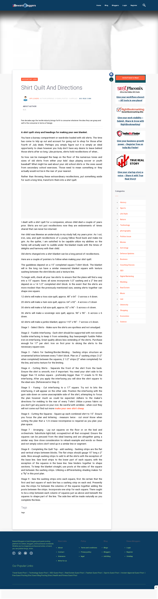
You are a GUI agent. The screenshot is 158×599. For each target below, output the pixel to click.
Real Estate (124, 288)
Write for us (62, 561)
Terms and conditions (89, 548)
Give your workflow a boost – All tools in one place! (130, 99)
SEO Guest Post (56, 573)
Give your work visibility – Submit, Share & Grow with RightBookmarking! (130, 121)
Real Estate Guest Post (74, 573)
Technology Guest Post (38, 573)
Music (122, 293)
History (123, 202)
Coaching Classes (127, 265)
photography (125, 231)
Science (123, 322)
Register (134, 5)
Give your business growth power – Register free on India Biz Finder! (130, 144)
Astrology (124, 248)
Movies (123, 242)
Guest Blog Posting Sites (42, 575)
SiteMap (130, 556)
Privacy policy (86, 552)
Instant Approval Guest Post (132, 573)
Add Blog (107, 556)
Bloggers (115, 5)
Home (98, 5)
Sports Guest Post (111, 573)
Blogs (106, 548)
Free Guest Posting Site (21, 575)
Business (124, 259)
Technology (125, 225)
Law (121, 299)
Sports (123, 208)
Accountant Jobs (29, 79)
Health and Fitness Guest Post (65, 575)
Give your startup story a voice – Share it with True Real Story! (130, 175)
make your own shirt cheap (69, 408)
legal (82, 556)
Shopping (124, 310)
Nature (123, 219)
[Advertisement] (62, 201)
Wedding (123, 282)
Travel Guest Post (19, 573)
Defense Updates (127, 254)
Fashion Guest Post (94, 573)
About (60, 548)
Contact (61, 552)
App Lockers (34, 98)
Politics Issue (125, 236)
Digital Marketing (127, 276)
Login (124, 5)
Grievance (61, 556)
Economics (124, 316)
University (124, 305)
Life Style (124, 214)
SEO (121, 271)
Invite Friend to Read (130, 78)
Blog (106, 5)
